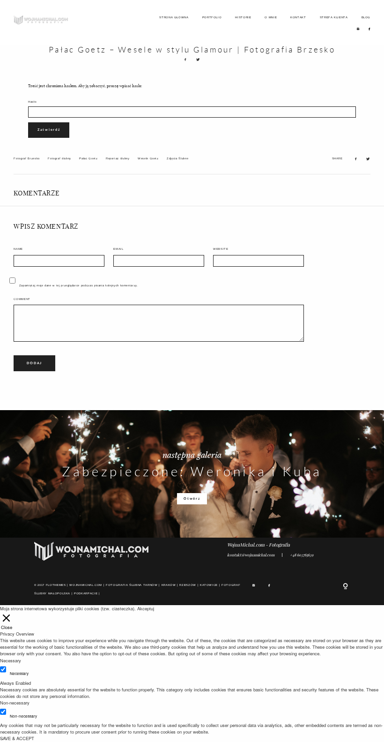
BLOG (366, 17)
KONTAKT (298, 17)
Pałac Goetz (88, 158)
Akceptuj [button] (145, 608)
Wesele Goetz (148, 158)
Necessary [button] (10, 660)
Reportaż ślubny (118, 158)
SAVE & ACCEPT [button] (17, 738)
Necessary (19, 673)
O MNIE (271, 17)
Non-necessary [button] (15, 702)
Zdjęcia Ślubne (177, 158)
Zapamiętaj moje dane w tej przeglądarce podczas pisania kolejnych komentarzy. (79, 285)
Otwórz (192, 498)
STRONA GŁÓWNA (173, 17)
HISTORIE (243, 17)
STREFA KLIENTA (334, 17)
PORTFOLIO (212, 17)
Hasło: (32, 101)
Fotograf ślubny (59, 158)
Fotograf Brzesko (26, 158)
